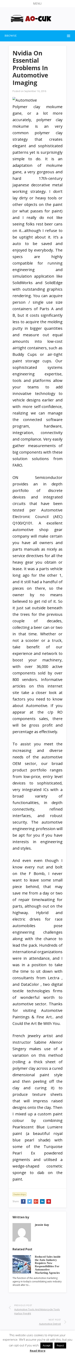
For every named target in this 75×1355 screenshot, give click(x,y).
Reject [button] (60, 1345)
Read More (37, 1351)
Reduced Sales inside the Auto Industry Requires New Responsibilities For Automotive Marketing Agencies (48, 1264)
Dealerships (19, 1194)
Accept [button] (46, 1345)
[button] (37, 3)
